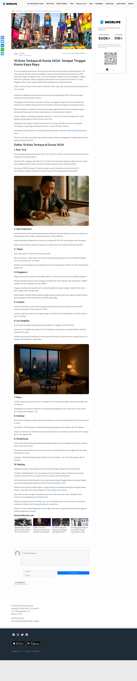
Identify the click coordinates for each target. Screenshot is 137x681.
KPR (71, 4)
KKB (90, 4)
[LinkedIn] (2, 46)
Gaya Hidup (121, 4)
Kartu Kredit (61, 4)
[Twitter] (2, 42)
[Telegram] (2, 54)
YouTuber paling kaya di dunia (54, 490)
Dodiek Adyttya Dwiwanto (77, 53)
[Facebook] (2, 38)
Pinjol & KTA (81, 4)
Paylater (50, 4)
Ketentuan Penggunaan (32, 651)
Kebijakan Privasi (17, 651)
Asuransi (99, 4)
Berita (130, 4)
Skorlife (22, 53)
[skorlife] (10, 3)
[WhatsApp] (2, 50)
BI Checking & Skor (35, 4)
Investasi (110, 4)
